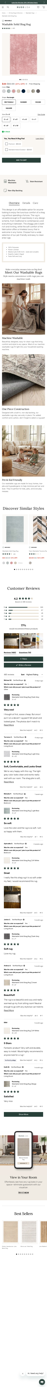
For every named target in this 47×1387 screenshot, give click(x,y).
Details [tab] (26, 202)
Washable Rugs (30, 13)
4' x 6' (24, 119)
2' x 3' (6, 119)
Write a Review (28, 665)
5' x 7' (34, 119)
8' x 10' (16, 125)
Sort (23, 674)
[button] (8, 28)
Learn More (40, 138)
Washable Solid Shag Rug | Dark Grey (25, 698)
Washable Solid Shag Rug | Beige (24, 1085)
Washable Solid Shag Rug (9, 16)
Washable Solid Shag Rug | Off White (25, 862)
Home (4, 13)
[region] (23, 641)
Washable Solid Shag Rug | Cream (24, 984)
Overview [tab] (14, 202)
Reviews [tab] (10, 653)
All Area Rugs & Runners (16, 13)
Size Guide (41, 114)
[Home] (23, 7)
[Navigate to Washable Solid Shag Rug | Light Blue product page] (15, 529)
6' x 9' (6, 125)
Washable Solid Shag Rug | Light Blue (25, 812)
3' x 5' (15, 119)
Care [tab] (35, 202)
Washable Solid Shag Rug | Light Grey (25, 755)
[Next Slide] (41, 641)
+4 (20, 563)
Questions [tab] (25, 653)
